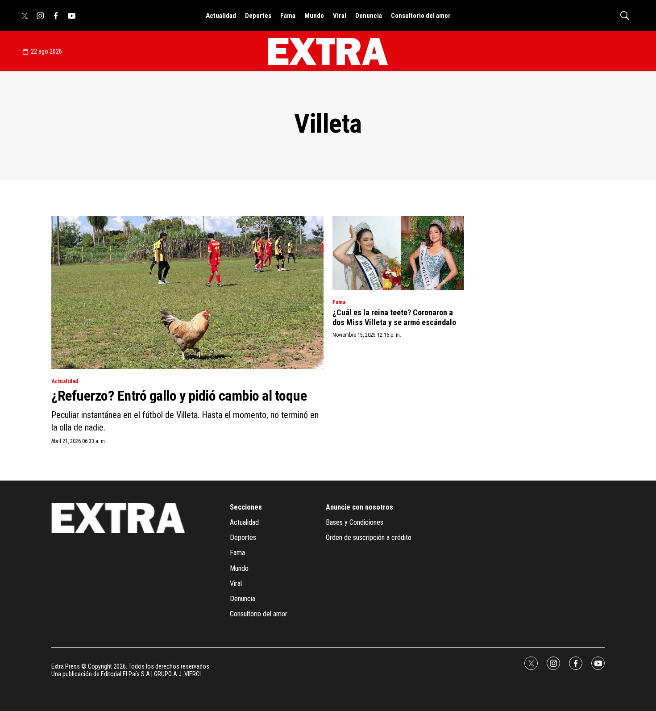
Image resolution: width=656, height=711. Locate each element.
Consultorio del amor (421, 16)
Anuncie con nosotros (359, 507)
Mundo (314, 16)
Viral (339, 16)
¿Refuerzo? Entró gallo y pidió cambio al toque (179, 395)
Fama (287, 16)
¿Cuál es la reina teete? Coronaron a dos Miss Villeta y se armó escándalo (394, 317)
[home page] (328, 51)
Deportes (258, 16)
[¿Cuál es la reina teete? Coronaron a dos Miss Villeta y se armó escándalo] (398, 253)
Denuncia (368, 16)
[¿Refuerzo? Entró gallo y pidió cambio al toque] (187, 292)
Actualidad (221, 16)
